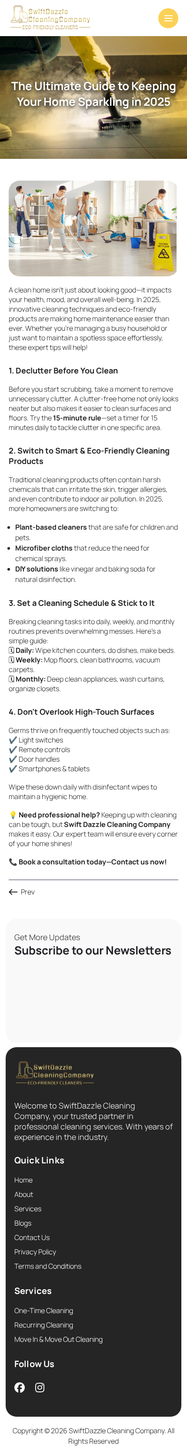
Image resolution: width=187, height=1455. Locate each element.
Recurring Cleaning (43, 1325)
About (23, 1194)
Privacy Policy (35, 1252)
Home (23, 1180)
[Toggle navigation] (168, 18)
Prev (28, 892)
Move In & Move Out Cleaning (58, 1339)
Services (27, 1208)
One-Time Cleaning (43, 1310)
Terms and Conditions (47, 1266)
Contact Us (32, 1237)
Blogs (22, 1223)
